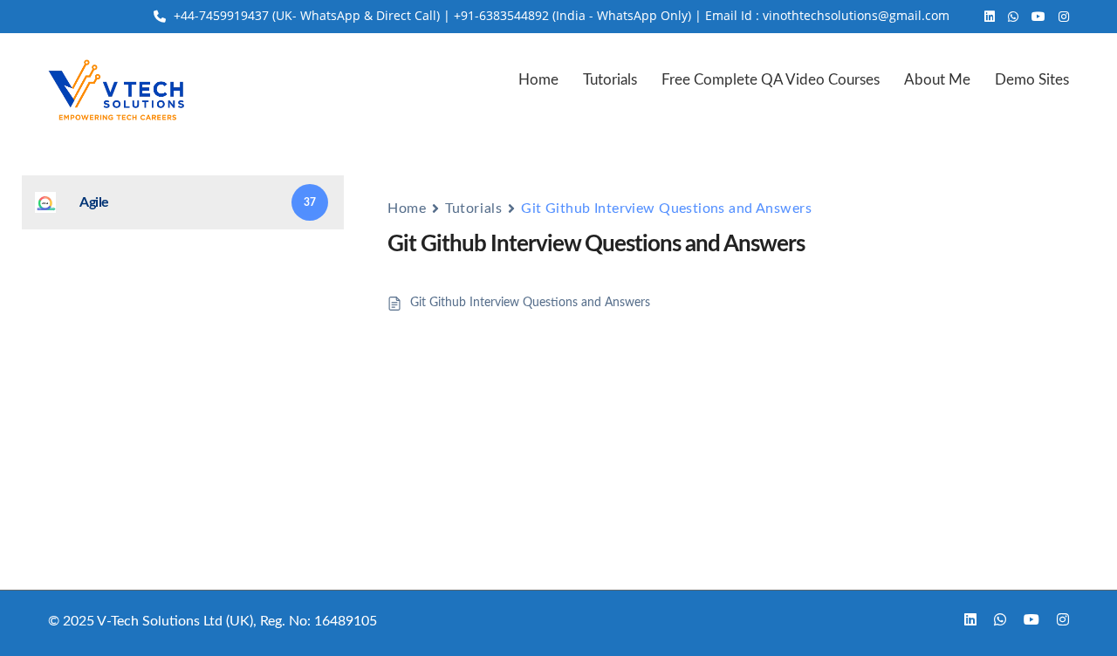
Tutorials (610, 79)
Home (538, 79)
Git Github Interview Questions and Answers (530, 303)
